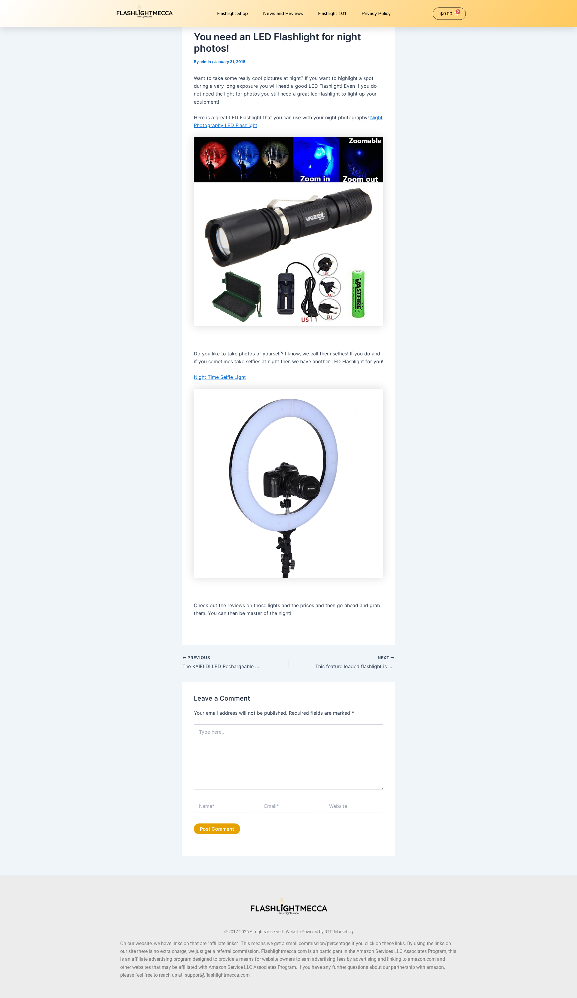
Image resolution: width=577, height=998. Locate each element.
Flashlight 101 (332, 13)
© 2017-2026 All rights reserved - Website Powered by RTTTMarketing (288, 931)
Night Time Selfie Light (220, 377)
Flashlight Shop (232, 13)
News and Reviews (283, 13)
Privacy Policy (376, 13)
